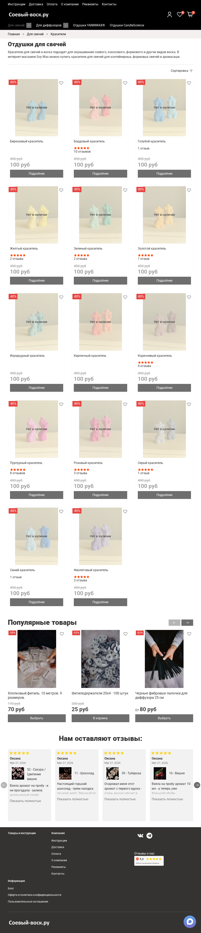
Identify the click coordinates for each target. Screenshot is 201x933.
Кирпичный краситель (90, 356)
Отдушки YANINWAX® (89, 25)
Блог (11, 888)
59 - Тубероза (131, 773)
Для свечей (16, 25)
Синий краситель (22, 570)
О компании (70, 4)
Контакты (109, 4)
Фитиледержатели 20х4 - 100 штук (100, 693)
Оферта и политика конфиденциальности (34, 895)
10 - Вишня (177, 773)
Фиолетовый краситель (91, 570)
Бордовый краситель (89, 141)
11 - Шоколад (84, 773)
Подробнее (37, 173)
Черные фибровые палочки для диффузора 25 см (161, 695)
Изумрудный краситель (27, 356)
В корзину (100, 718)
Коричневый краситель (155, 356)
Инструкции (16, 4)
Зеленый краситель (88, 248)
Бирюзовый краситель (26, 141)
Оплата (52, 4)
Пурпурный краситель (26, 463)
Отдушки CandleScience (127, 25)
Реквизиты (90, 4)
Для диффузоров (48, 25)
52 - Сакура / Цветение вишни (36, 774)
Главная (14, 34)
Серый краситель (150, 463)
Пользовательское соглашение (28, 901)
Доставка (36, 4)
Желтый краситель (24, 248)
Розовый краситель (88, 463)
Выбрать (36, 718)
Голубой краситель (152, 141)
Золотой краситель (152, 248)
